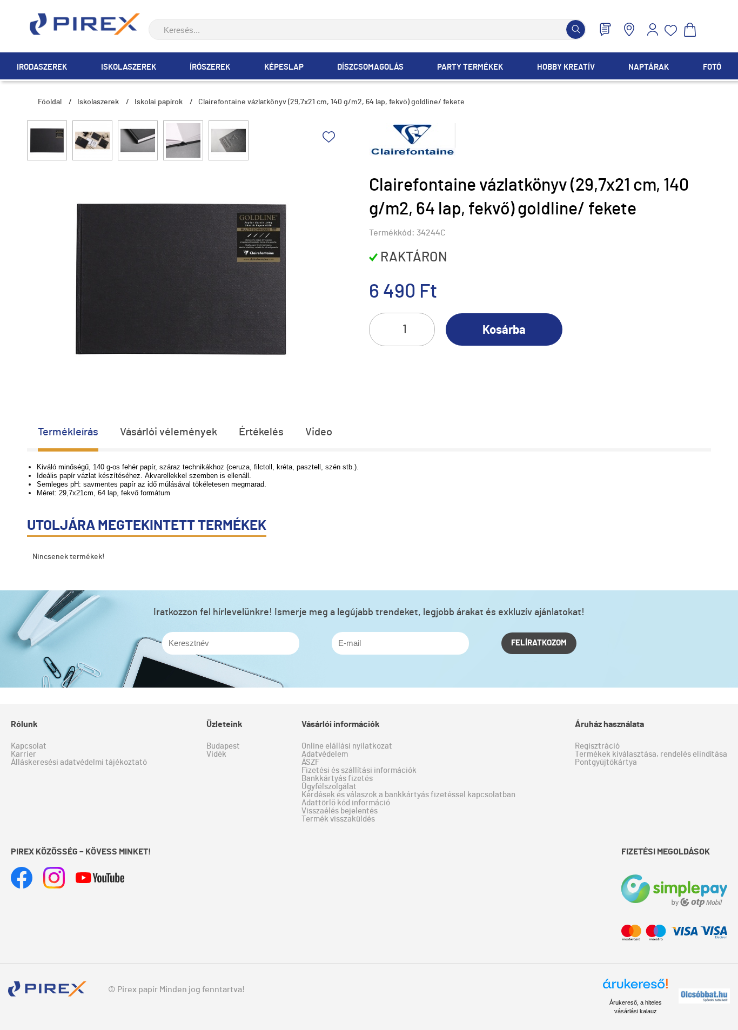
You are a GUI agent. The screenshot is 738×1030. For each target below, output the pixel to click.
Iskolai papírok (159, 102)
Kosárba (504, 330)
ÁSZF (310, 762)
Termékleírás (68, 432)
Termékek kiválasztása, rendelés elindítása (651, 754)
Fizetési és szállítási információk (359, 770)
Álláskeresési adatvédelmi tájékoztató (79, 762)
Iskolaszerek (128, 67)
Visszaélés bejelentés (339, 811)
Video (318, 432)
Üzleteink (224, 724)
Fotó (712, 67)
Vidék (216, 754)
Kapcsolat (28, 746)
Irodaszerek (42, 67)
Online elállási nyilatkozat (346, 746)
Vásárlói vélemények (168, 432)
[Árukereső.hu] (635, 988)
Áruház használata (609, 724)
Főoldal (50, 102)
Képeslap (284, 67)
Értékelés (261, 432)
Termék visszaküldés (338, 819)
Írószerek (210, 67)
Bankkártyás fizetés (337, 779)
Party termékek (470, 67)
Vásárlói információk (340, 724)
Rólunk (24, 724)
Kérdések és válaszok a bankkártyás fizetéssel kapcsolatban (408, 795)
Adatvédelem (324, 754)
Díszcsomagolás (370, 67)
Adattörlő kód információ (345, 803)
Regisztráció (597, 746)
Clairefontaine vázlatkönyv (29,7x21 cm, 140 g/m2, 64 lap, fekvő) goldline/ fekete (331, 102)
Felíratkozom (539, 643)
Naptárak (648, 67)
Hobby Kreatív (566, 67)
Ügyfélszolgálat (329, 787)
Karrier (23, 754)
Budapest (223, 746)
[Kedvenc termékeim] (671, 30)
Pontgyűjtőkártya (606, 762)
